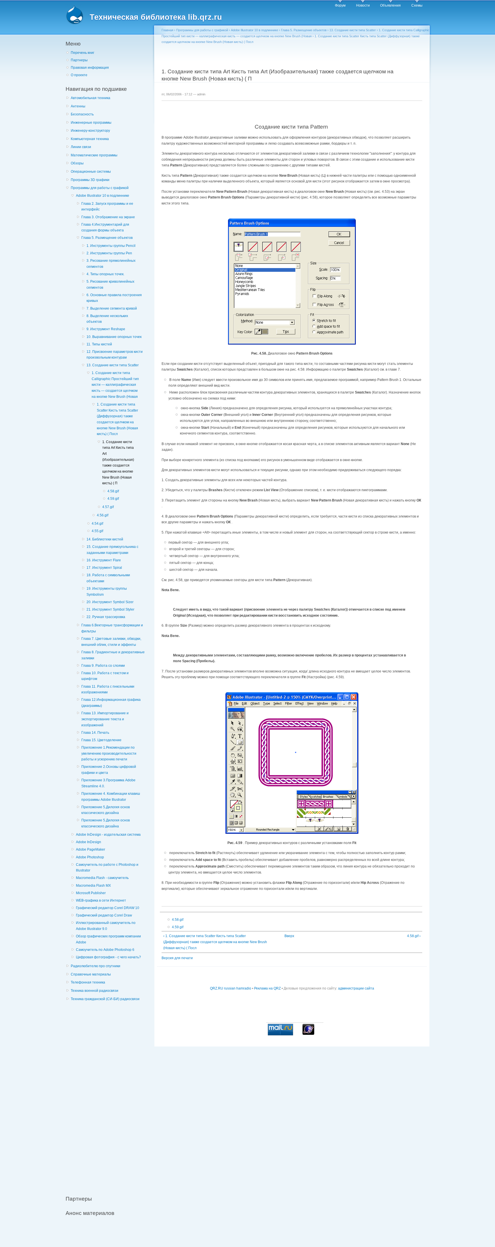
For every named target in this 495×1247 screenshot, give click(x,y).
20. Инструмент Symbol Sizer (110, 602)
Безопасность (82, 114)
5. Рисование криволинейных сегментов (110, 285)
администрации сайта (356, 988)
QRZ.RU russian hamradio (230, 988)
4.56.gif (102, 515)
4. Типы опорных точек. (105, 274)
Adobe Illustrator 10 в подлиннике (102, 196)
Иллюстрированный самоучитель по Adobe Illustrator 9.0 (105, 926)
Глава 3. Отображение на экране (108, 217)
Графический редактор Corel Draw (104, 915)
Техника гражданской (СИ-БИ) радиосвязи (105, 999)
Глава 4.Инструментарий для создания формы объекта (105, 228)
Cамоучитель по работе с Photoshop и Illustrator (107, 868)
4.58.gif (113, 491)
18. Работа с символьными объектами (108, 578)
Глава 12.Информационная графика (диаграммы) (111, 703)
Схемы (417, 5)
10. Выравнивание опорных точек (114, 337)
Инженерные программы (91, 123)
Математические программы (94, 155)
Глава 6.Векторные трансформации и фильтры (112, 628)
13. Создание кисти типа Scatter (113, 365)
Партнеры (79, 60)
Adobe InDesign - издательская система (108, 835)
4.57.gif (108, 507)
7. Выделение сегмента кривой (112, 308)
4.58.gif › (414, 936)
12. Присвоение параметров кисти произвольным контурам (115, 355)
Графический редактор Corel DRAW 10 (107, 908)
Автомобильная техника (90, 98)
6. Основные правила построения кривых (114, 298)
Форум (340, 5)
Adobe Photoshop (90, 857)
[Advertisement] (109, 1095)
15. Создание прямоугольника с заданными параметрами (112, 550)
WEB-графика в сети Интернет (101, 900)
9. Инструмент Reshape (106, 329)
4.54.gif (97, 524)
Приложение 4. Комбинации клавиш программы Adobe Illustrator (110, 797)
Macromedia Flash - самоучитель (102, 878)
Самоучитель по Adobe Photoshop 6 (105, 950)
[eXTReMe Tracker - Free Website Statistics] (308, 1034)
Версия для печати (177, 958)
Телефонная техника (88, 982)
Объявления (390, 5)
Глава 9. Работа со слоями (103, 666)
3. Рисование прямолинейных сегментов (111, 264)
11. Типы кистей (99, 344)
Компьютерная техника (90, 139)
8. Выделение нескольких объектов (107, 319)
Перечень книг (82, 53)
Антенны (78, 106)
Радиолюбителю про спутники (95, 966)
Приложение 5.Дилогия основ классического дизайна (105, 810)
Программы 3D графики (90, 180)
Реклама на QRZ (267, 988)
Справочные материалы (91, 974)
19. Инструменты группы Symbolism (107, 592)
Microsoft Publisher (91, 893)
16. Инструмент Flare (104, 560)
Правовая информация (90, 68)
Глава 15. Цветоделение (101, 740)
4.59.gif (113, 499)
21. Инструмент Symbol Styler (110, 609)
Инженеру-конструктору (90, 131)
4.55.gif (97, 531)
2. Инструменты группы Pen (109, 253)
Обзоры (77, 163)
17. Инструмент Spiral (104, 568)
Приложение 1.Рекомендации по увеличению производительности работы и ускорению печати (108, 753)
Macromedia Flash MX (93, 886)
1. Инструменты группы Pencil (111, 246)
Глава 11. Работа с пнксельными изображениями (107, 690)
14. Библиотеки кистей (105, 539)
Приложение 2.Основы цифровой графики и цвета (108, 770)
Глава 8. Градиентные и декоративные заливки (113, 655)
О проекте (79, 75)
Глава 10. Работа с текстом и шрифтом (105, 676)
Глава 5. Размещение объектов (107, 238)
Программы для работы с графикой (100, 188)
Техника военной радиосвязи (94, 991)
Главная (167, 30)
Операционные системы (91, 172)
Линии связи (81, 147)
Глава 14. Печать (95, 733)
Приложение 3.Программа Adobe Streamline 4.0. (108, 783)
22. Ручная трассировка (106, 617)
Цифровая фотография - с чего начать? (108, 957)
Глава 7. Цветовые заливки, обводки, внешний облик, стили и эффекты (111, 642)
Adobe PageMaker (90, 849)
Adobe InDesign (88, 842)
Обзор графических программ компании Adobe (108, 939)
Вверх (289, 936)
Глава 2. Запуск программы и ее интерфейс (107, 207)
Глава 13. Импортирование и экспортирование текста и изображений (105, 719)
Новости (363, 5)
